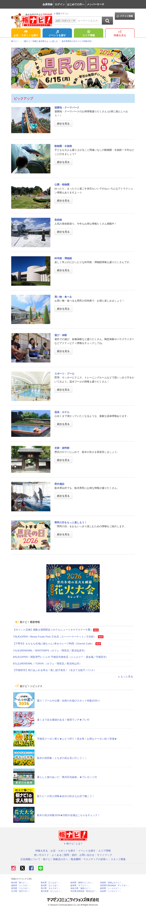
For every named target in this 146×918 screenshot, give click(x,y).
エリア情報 (88, 35)
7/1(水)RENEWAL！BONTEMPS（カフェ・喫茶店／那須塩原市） (50, 650)
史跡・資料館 (61, 447)
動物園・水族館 (63, 146)
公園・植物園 (61, 184)
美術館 (58, 219)
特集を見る (120, 35)
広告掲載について (30, 859)
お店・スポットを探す (26, 35)
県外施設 (59, 483)
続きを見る (63, 123)
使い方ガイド (41, 854)
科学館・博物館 (63, 258)
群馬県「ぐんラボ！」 (21, 888)
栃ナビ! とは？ (74, 843)
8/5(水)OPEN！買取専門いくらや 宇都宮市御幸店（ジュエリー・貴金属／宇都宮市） (60, 656)
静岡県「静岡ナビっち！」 (82, 883)
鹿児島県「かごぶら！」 (51, 891)
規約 (74, 854)
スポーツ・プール (64, 373)
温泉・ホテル (61, 412)
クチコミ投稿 (126, 16)
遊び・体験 (60, 335)
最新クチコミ (62, 13)
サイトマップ (104, 854)
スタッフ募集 (118, 859)
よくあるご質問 (60, 854)
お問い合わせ (86, 854)
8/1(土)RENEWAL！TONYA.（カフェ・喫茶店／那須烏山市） (47, 663)
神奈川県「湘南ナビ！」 (81, 888)
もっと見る (127, 676)
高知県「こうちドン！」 (111, 891)
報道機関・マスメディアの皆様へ (89, 859)
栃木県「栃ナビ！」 (20, 883)
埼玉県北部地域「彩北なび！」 (84, 891)
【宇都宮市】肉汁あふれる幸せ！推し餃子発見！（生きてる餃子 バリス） (54, 670)
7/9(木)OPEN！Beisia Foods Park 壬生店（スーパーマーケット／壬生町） (54, 636)
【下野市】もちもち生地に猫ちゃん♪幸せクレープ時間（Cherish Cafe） (53, 643)
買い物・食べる (63, 296)
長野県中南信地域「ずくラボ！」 (114, 885)
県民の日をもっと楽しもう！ (70, 522)
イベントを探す (57, 35)
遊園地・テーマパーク (66, 107)
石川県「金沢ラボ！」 (21, 891)
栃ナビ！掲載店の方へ (55, 859)
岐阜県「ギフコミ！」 (80, 885)
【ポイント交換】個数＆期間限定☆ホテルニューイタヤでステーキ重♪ (52, 629)
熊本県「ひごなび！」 (50, 883)
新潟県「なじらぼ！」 (50, 885)
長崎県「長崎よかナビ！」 (112, 883)
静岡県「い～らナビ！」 (111, 888)
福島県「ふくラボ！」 (21, 885)
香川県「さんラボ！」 (50, 888)
